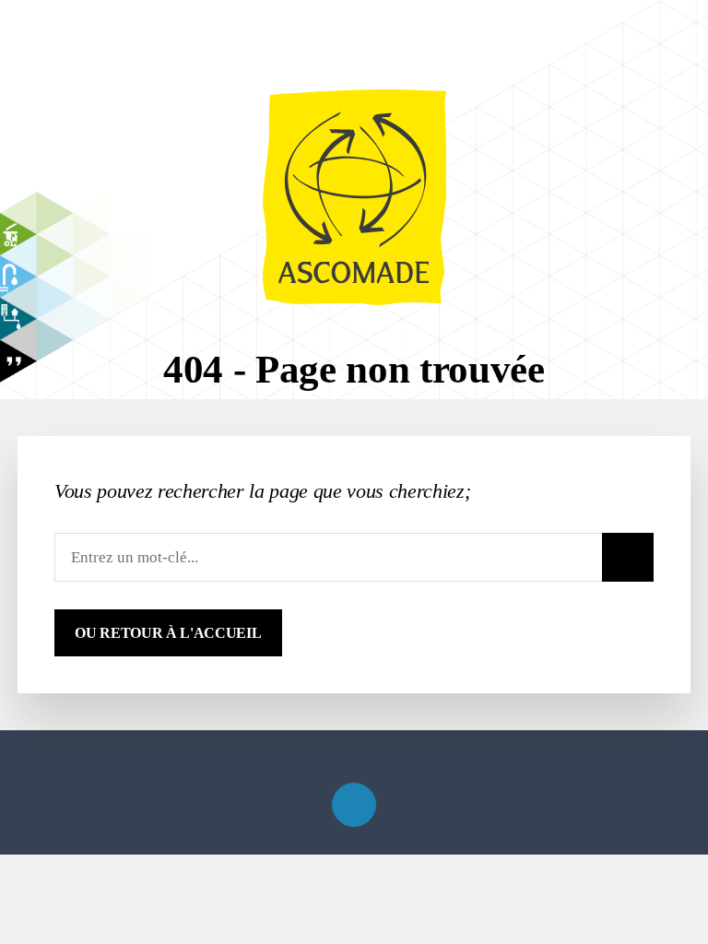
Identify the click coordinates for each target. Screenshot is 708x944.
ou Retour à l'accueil (168, 633)
